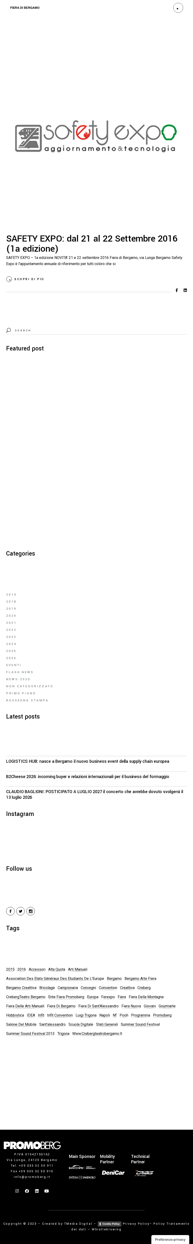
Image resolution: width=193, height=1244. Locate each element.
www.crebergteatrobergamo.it (97, 1033)
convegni (88, 988)
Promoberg (162, 1015)
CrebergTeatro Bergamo (25, 997)
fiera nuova (131, 1006)
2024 (11, 644)
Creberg (144, 988)
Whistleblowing (106, 1229)
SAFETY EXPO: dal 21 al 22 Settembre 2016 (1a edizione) (91, 243)
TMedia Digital (78, 1223)
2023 (11, 637)
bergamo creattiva (21, 988)
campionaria (68, 988)
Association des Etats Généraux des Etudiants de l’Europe (55, 978)
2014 (11, 594)
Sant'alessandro (52, 1024)
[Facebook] (27, 1191)
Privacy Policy (136, 1223)
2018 (11, 601)
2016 (21, 969)
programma (140, 1015)
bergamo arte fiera (140, 978)
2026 (11, 658)
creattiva (127, 988)
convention (108, 988)
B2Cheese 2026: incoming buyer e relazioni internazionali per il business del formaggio (87, 777)
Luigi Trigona (86, 1015)
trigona (63, 1033)
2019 (11, 608)
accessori (37, 969)
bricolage (47, 988)
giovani (150, 1006)
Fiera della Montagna (146, 997)
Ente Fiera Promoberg (66, 997)
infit (41, 1015)
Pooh (124, 1015)
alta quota (56, 969)
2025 (11, 651)
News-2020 (18, 679)
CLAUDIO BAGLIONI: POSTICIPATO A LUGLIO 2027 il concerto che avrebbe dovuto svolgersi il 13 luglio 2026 (94, 794)
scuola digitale (80, 1024)
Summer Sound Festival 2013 (30, 1033)
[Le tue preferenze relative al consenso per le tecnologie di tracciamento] (170, 1239)
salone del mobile (21, 1024)
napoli (104, 1015)
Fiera (122, 997)
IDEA (31, 1015)
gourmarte (167, 1006)
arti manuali (77, 969)
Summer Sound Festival (140, 1024)
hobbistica (15, 1015)
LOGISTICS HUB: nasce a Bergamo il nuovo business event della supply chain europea (87, 761)
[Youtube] (47, 1191)
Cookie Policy (111, 1223)
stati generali (107, 1024)
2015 (10, 969)
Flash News (20, 672)
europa (92, 997)
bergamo (114, 978)
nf (115, 1015)
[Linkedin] (37, 1191)
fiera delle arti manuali (25, 1006)
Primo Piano (21, 693)
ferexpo (108, 997)
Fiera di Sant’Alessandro (98, 1006)
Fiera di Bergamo (61, 1006)
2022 (11, 630)
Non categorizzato (29, 686)
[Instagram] (17, 1191)
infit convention (60, 1015)
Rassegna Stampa (27, 700)
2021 (11, 622)
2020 (11, 615)
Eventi (14, 665)
